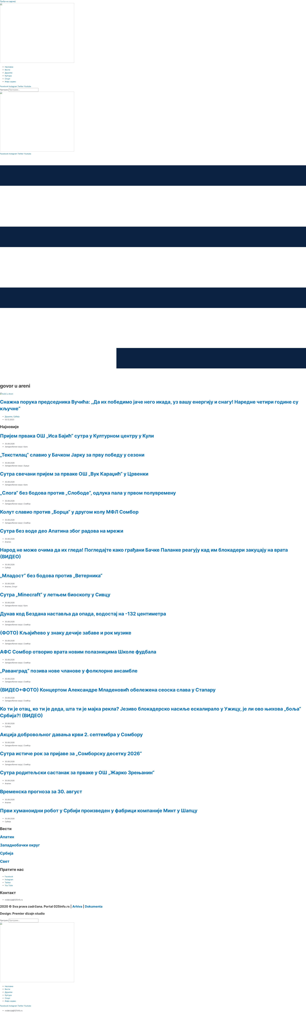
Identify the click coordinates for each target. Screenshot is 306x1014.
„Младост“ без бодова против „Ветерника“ (51, 576)
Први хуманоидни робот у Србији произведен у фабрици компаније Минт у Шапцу (98, 810)
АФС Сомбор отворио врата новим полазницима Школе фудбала (78, 652)
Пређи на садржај (8, 1)
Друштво (8, 416)
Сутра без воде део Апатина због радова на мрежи (61, 531)
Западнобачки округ (20, 845)
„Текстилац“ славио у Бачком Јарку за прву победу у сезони (72, 455)
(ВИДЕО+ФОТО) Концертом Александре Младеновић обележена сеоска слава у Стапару (108, 690)
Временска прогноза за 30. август (41, 791)
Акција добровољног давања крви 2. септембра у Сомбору (71, 734)
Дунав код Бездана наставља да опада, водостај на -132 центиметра (83, 614)
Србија (16, 416)
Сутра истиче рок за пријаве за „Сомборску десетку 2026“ (71, 753)
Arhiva (77, 906)
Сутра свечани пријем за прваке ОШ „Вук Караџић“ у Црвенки (74, 474)
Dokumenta (93, 906)
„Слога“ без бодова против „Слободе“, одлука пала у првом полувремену (88, 493)
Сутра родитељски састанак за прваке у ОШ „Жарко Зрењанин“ (77, 772)
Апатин (7, 837)
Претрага (4, 90)
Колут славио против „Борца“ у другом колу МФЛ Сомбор (69, 512)
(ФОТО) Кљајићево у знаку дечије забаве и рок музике (65, 633)
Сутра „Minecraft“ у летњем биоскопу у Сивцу (55, 595)
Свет (4, 861)
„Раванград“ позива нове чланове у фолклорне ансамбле (68, 671)
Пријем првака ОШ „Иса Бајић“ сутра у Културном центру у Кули (77, 436)
